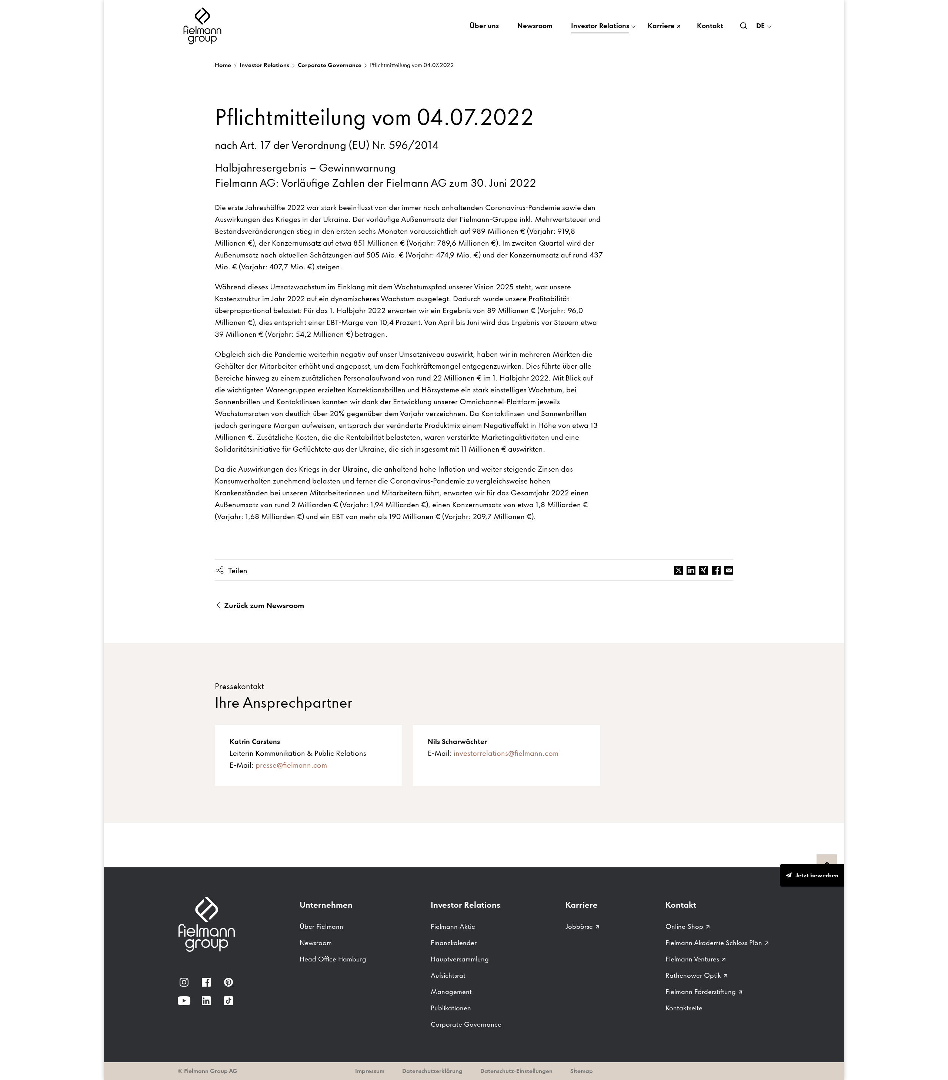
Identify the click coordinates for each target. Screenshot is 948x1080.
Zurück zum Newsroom (263, 605)
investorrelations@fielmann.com (506, 753)
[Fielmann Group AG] (204, 25)
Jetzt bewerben (816, 875)
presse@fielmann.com (291, 765)
